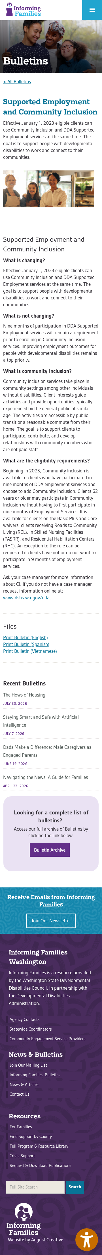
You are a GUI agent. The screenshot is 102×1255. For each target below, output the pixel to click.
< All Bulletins (17, 81)
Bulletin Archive (49, 850)
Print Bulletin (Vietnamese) (30, 651)
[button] (92, 10)
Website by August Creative (35, 1240)
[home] (23, 9)
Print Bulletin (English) (25, 637)
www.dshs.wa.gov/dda (26, 598)
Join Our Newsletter (51, 920)
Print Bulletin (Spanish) (26, 644)
